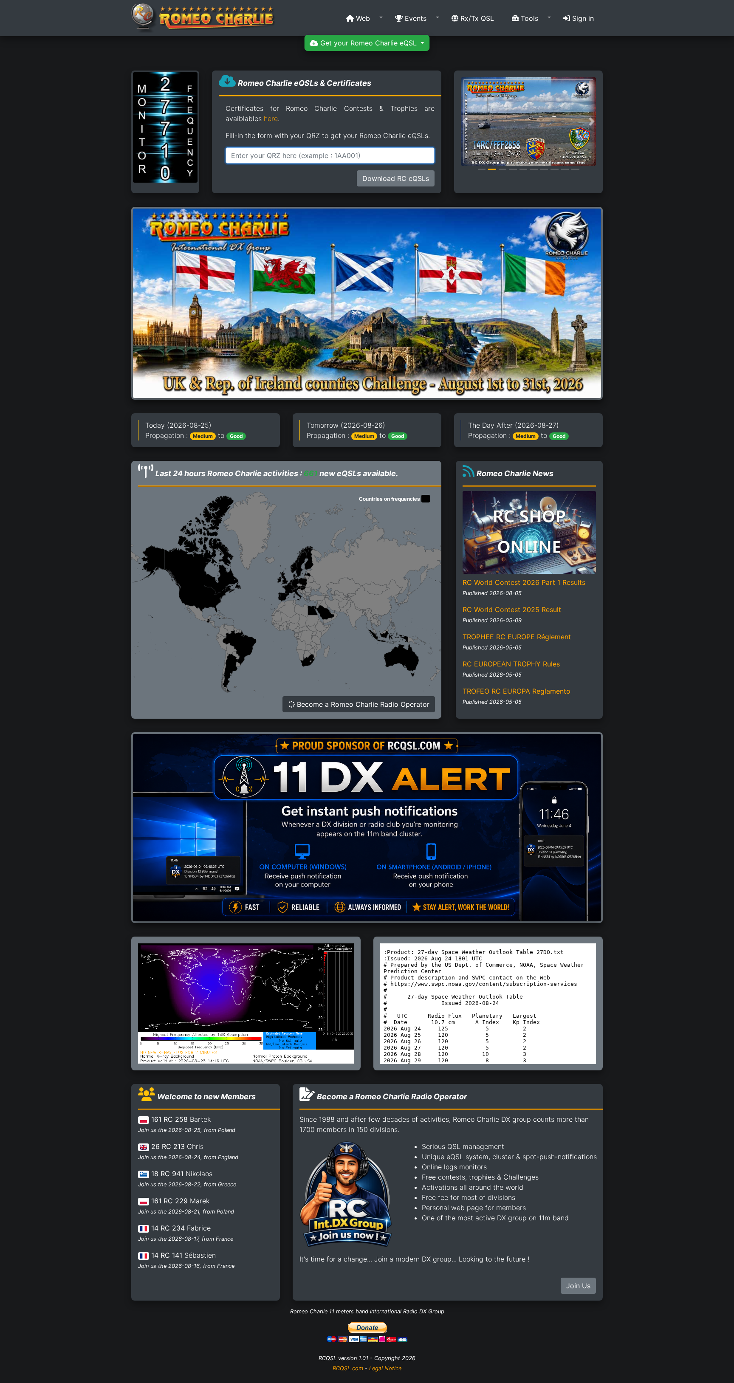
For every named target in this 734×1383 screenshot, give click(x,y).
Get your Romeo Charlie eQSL (368, 43)
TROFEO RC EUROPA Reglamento (516, 691)
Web (362, 18)
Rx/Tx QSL (476, 18)
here (271, 118)
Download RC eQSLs (395, 178)
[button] (361, 18)
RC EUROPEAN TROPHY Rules (511, 664)
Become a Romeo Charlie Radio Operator (362, 704)
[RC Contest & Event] (367, 303)
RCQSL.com (348, 1368)
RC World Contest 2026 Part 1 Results (524, 582)
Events (414, 18)
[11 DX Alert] (367, 827)
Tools (528, 18)
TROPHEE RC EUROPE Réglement (517, 636)
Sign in (582, 18)
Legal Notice (385, 1368)
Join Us (578, 1285)
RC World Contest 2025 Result (512, 609)
